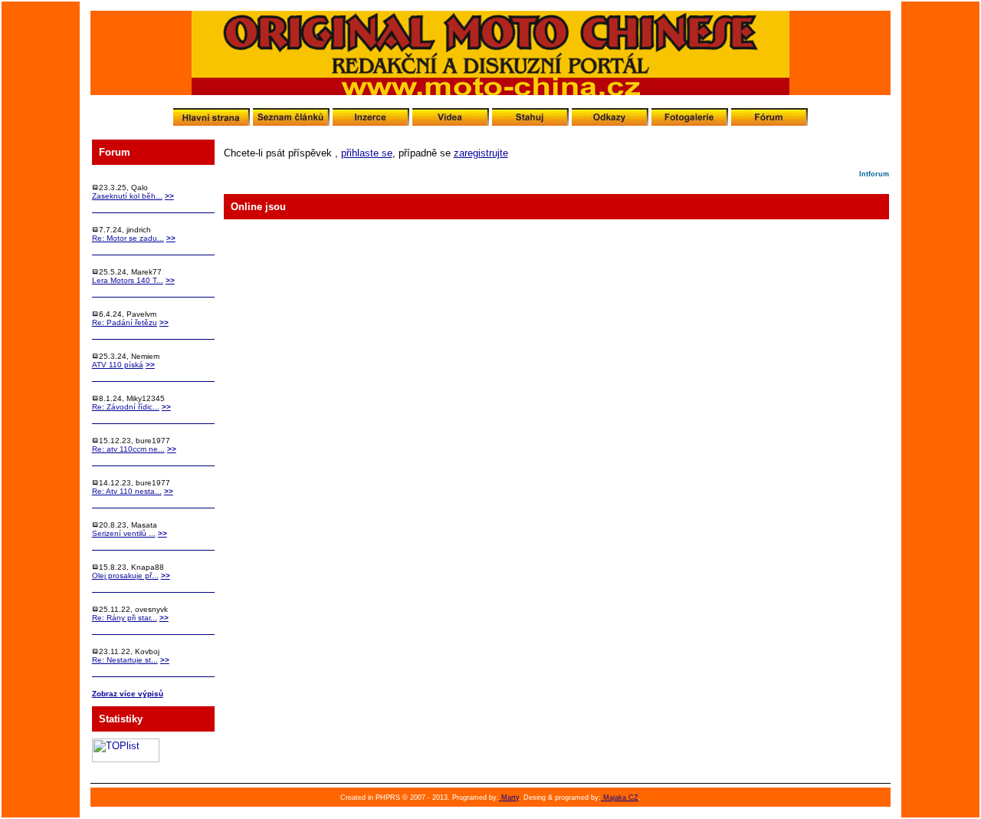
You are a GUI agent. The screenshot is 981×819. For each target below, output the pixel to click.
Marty (509, 797)
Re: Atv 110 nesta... (127, 491)
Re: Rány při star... (124, 617)
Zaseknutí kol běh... (127, 196)
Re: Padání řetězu (124, 322)
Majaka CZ (619, 797)
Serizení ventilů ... (124, 533)
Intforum (874, 174)
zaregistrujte (481, 153)
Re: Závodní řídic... (125, 407)
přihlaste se (366, 153)
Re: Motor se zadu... (128, 238)
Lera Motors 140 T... (127, 280)
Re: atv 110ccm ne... (128, 449)
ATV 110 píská (117, 364)
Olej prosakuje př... (125, 575)
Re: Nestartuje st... (125, 660)
